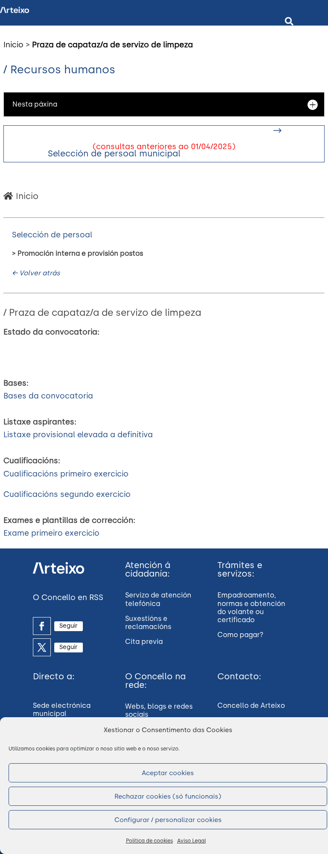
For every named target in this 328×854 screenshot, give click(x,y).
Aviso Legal (191, 841)
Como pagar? (240, 635)
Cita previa (144, 642)
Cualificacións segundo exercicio (67, 494)
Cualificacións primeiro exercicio (66, 474)
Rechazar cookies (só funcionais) (167, 796)
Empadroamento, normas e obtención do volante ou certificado (251, 607)
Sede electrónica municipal (62, 709)
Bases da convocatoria (48, 396)
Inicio (13, 44)
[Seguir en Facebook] (42, 626)
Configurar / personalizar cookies (168, 820)
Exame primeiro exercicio (51, 533)
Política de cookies (149, 841)
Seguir (68, 625)
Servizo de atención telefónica (158, 599)
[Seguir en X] (42, 647)
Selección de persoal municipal (114, 153)
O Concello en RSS (68, 597)
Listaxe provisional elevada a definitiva (78, 434)
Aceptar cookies (168, 773)
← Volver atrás (36, 273)
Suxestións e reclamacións (148, 623)
